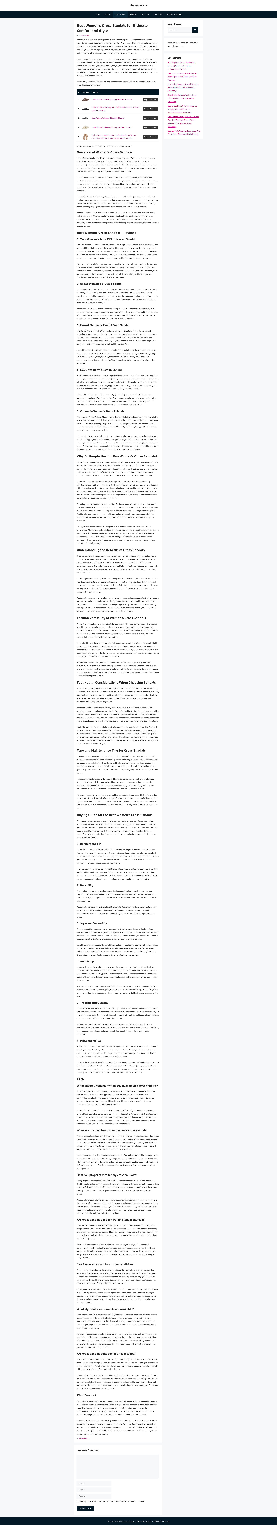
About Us (133, 14)
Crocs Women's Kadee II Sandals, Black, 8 (108, 118)
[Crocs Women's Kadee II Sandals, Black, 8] (85, 118)
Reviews (107, 14)
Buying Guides (120, 14)
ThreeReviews (139, 5)
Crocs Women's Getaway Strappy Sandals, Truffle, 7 (112, 99)
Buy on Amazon (150, 99)
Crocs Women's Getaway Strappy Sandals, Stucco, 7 (112, 127)
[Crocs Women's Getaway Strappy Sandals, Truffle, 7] (85, 99)
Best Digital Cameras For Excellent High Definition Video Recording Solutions (182, 98)
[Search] (195, 30)
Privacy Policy (158, 14)
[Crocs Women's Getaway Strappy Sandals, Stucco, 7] (85, 127)
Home (98, 14)
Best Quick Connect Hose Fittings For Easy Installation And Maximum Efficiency (183, 87)
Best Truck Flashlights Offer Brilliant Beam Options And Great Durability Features (183, 76)
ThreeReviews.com (128, 1521)
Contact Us (145, 14)
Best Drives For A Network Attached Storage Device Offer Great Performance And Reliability (182, 109)
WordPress (149, 1521)
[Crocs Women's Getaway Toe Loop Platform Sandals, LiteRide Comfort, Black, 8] (85, 108)
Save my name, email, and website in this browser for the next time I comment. (111, 1501)
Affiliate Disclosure (174, 14)
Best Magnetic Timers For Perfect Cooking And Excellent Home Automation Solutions (181, 65)
